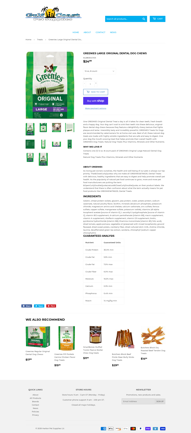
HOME (76, 32)
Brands (35, 401)
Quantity (87, 78)
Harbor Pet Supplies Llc (53, 428)
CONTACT (100, 32)
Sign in (143, 12)
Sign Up (160, 401)
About (35, 395)
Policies (35, 411)
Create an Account (157, 12)
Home (28, 39)
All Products (35, 398)
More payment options (95, 108)
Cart (160, 19)
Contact (35, 405)
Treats (40, 39)
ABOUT (87, 32)
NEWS (113, 32)
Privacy (35, 415)
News (35, 408)
